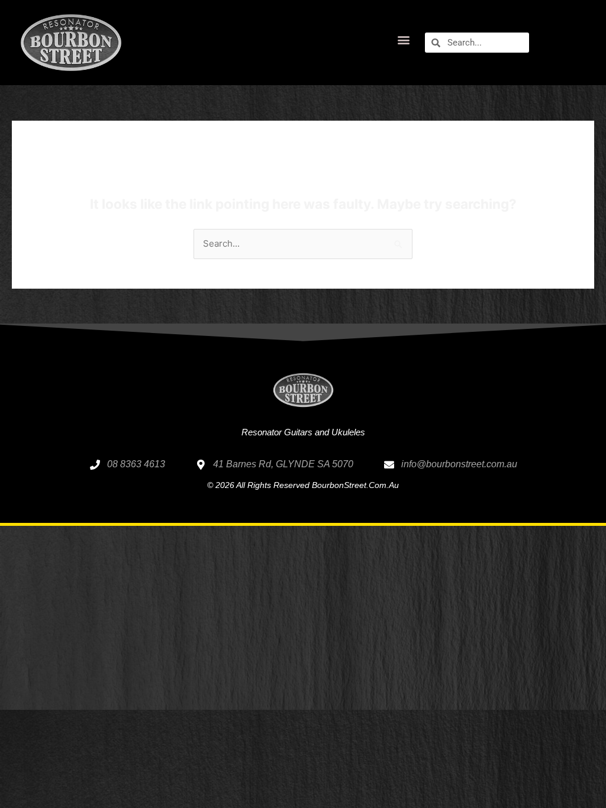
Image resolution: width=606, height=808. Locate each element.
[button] (403, 40)
